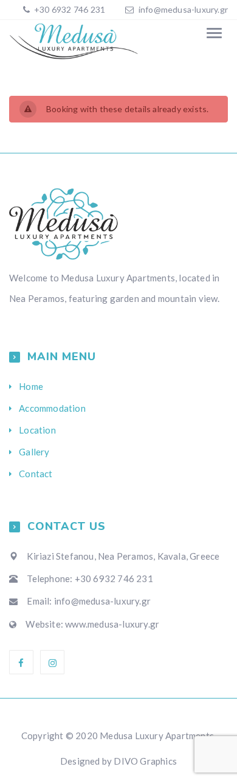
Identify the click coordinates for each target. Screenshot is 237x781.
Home (31, 386)
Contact (35, 473)
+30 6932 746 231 (68, 9)
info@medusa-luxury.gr (183, 9)
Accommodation (52, 408)
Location (37, 429)
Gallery (34, 451)
